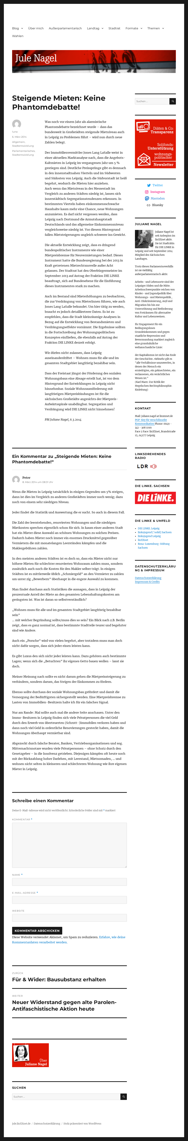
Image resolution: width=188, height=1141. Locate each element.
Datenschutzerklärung (148, 578)
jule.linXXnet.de (21, 1123)
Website (18, 910)
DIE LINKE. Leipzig (149, 528)
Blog (15, 28)
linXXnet (143, 540)
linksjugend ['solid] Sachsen (155, 532)
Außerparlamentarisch (65, 28)
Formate (132, 28)
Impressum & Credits (147, 581)
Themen (153, 28)
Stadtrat (114, 28)
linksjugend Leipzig (149, 536)
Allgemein (18, 141)
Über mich (36, 28)
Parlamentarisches (23, 150)
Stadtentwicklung (23, 145)
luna (15, 131)
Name (17, 874)
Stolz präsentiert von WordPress (82, 1123)
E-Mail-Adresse (25, 892)
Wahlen (18, 36)
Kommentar (22, 819)
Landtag (93, 28)
